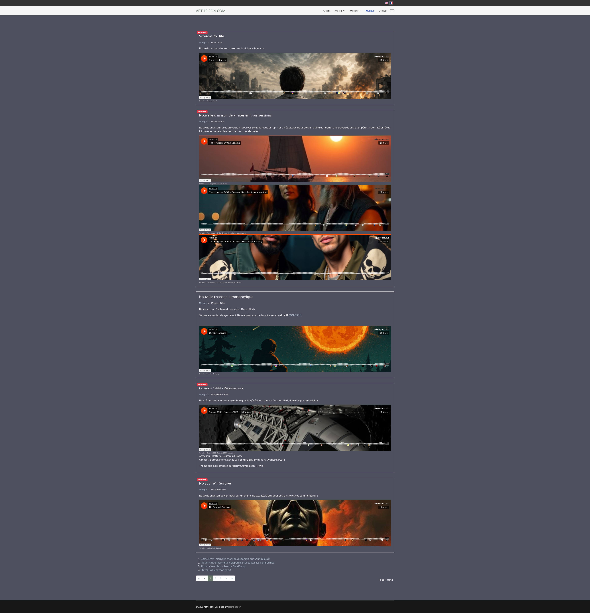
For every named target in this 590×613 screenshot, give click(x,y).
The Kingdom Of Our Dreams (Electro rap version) (224, 282)
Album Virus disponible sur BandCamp (223, 566)
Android (338, 11)
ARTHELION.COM (211, 11)
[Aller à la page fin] (232, 578)
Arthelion (202, 101)
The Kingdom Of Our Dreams (217, 184)
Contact (382, 11)
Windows (354, 11)
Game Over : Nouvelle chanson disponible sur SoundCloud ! (235, 559)
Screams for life (212, 101)
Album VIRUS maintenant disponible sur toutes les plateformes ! (238, 562)
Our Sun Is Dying (213, 374)
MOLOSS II (295, 315)
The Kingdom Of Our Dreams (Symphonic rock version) (226, 233)
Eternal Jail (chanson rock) (216, 570)
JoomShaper (234, 606)
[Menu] (392, 10)
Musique (370, 11)
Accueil (326, 11)
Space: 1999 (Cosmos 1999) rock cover (221, 453)
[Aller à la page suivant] (226, 578)
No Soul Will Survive (214, 548)
